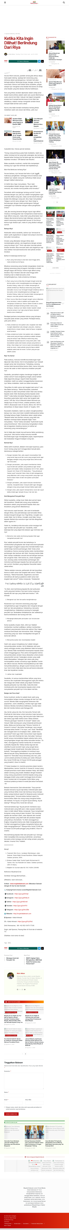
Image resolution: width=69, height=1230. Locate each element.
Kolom (50, 51)
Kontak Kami (17, 1223)
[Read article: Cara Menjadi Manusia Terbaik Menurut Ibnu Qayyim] (29, 120)
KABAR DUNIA (52, 132)
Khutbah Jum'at (60, 250)
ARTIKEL (17, 33)
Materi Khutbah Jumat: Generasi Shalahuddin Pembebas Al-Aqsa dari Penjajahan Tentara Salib (50, 258)
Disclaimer (26, 1223)
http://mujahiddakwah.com (22, 913)
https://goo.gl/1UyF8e (25, 921)
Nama (6, 1092)
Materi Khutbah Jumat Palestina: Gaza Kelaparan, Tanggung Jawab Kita (60, 257)
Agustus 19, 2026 (10, 1024)
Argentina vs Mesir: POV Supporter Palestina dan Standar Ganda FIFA (55, 191)
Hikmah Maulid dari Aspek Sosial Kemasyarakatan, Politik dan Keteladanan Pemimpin (55, 56)
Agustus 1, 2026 (30, 1047)
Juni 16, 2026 (34, 54)
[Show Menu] (5, 2)
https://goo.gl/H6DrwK (20, 902)
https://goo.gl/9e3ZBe (21, 910)
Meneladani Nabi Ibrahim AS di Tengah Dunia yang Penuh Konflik (17, 135)
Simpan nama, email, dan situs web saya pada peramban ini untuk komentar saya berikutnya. (24, 1108)
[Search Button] (64, 2)
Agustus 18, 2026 (16, 127)
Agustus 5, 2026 (9, 1044)
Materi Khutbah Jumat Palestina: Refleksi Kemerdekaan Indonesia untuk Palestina (60, 222)
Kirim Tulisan (7, 1225)
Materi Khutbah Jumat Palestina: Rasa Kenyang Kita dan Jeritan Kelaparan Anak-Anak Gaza (50, 239)
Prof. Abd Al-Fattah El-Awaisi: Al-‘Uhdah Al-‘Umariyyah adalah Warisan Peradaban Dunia (13, 1040)
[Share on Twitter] (42, 61)
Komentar (7, 1071)
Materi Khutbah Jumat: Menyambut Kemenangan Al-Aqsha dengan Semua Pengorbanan (60, 240)
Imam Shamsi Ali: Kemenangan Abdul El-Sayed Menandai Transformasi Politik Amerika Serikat (55, 165)
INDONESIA (29, 1035)
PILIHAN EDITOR (52, 160)
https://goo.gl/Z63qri (21, 894)
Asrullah (52, 61)
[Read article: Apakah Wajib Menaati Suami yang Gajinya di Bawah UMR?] (8, 120)
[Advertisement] (34, 20)
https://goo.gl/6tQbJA (22, 898)
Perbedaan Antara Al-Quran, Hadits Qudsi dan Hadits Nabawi (56, 324)
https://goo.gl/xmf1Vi (20, 906)
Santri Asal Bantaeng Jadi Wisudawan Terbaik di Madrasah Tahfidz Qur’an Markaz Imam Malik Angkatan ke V (57, 345)
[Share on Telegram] (39, 61)
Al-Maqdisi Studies (11, 1012)
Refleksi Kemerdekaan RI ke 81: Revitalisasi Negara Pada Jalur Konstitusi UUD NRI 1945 (55, 108)
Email (6, 1099)
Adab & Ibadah (52, 79)
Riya (9, 942)
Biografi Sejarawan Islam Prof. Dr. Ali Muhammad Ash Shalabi (53, 304)
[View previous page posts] (22, 1054)
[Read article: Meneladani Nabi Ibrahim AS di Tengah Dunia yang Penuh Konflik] (8, 133)
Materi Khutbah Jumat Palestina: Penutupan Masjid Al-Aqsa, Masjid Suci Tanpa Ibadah (50, 222)
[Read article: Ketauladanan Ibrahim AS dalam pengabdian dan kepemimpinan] (29, 133)
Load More (55, 267)
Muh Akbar (12, 54)
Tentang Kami (7, 1223)
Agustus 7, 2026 (39, 128)
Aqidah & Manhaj (10, 33)
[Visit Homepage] (34, 2)
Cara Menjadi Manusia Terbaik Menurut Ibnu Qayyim (38, 122)
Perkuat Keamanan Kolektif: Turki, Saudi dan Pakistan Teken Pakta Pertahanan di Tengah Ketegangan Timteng (55, 138)
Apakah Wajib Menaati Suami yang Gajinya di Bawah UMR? (55, 83)
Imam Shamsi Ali (54, 171)
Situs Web (28, 1099)
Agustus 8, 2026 (57, 146)
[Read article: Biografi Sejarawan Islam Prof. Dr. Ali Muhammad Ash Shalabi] (55, 294)
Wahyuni (52, 87)
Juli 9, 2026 (56, 198)
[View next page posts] (25, 1054)
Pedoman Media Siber (37, 1223)
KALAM (49, 215)
